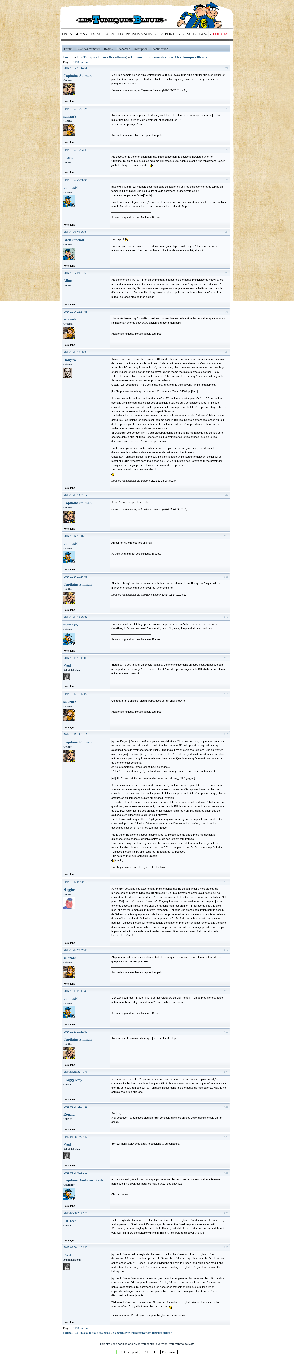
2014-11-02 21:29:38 (75, 232)
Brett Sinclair (73, 239)
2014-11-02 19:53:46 (75, 149)
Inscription (141, 49)
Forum (219, 34)
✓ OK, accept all (128, 1352)
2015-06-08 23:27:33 (75, 1213)
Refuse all (149, 1352)
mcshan (69, 157)
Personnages (135, 34)
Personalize (169, 1352)
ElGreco (69, 1220)
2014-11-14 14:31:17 (75, 495)
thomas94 (70, 187)
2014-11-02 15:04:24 (75, 108)
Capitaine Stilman (77, 75)
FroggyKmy (72, 1079)
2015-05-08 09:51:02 (75, 1172)
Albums (74, 34)
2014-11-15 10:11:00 (75, 658)
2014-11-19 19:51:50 (75, 1031)
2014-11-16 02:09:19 (75, 881)
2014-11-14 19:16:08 (75, 576)
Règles (108, 49)
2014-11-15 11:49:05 (75, 693)
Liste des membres (88, 49)
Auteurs (102, 34)
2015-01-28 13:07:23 (75, 1106)
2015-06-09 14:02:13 (75, 1247)
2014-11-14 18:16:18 (75, 536)
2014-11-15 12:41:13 (75, 734)
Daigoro (69, 359)
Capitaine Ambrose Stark (83, 1180)
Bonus (167, 34)
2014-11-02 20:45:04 (75, 179)
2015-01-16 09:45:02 (75, 1072)
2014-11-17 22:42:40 (75, 950)
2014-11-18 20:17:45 (75, 991)
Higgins (69, 889)
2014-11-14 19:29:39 (75, 617)
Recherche (123, 49)
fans (194, 34)
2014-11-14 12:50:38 (75, 352)
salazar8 (69, 116)
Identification (160, 49)
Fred (67, 665)
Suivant (84, 62)
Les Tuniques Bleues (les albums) (102, 56)
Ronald (69, 1114)
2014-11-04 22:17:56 (75, 311)
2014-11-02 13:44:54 (75, 68)
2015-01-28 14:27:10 (75, 1136)
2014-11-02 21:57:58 (75, 273)
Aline (67, 280)
